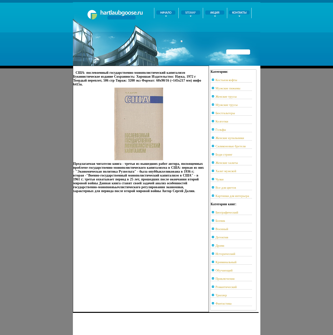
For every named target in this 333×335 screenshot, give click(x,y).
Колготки (221, 121)
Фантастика (223, 303)
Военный (221, 229)
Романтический (226, 287)
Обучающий (224, 270)
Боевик (220, 221)
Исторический (225, 254)
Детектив (221, 237)
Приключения (225, 278)
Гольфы (220, 129)
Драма (219, 245)
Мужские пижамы (227, 88)
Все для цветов (225, 187)
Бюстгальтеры (225, 113)
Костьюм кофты (226, 80)
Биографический (226, 212)
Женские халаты (226, 163)
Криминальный (225, 262)
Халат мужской (225, 171)
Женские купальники (229, 138)
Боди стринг (223, 154)
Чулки (219, 179)
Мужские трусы (226, 105)
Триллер (221, 295)
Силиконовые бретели (230, 146)
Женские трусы (226, 96)
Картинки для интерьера (232, 196)
